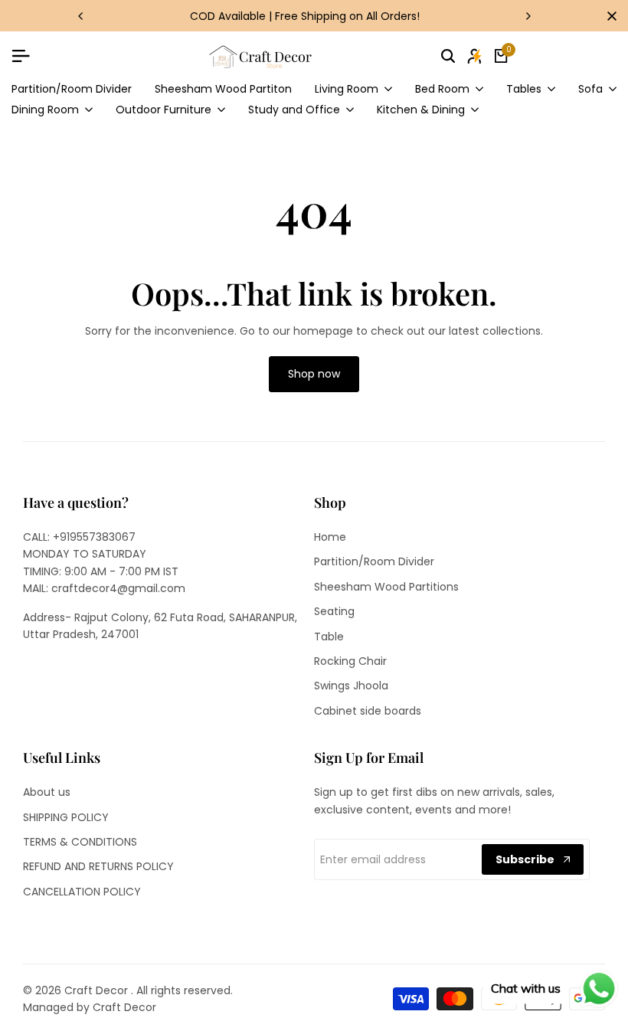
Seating (334, 611)
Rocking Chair (350, 661)
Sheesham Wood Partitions (386, 586)
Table (329, 636)
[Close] (609, 16)
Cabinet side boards (367, 710)
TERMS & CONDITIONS (80, 841)
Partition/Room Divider (374, 561)
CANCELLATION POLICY (82, 891)
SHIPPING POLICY (66, 817)
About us (46, 792)
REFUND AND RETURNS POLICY (98, 866)
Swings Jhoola (351, 685)
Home (330, 537)
